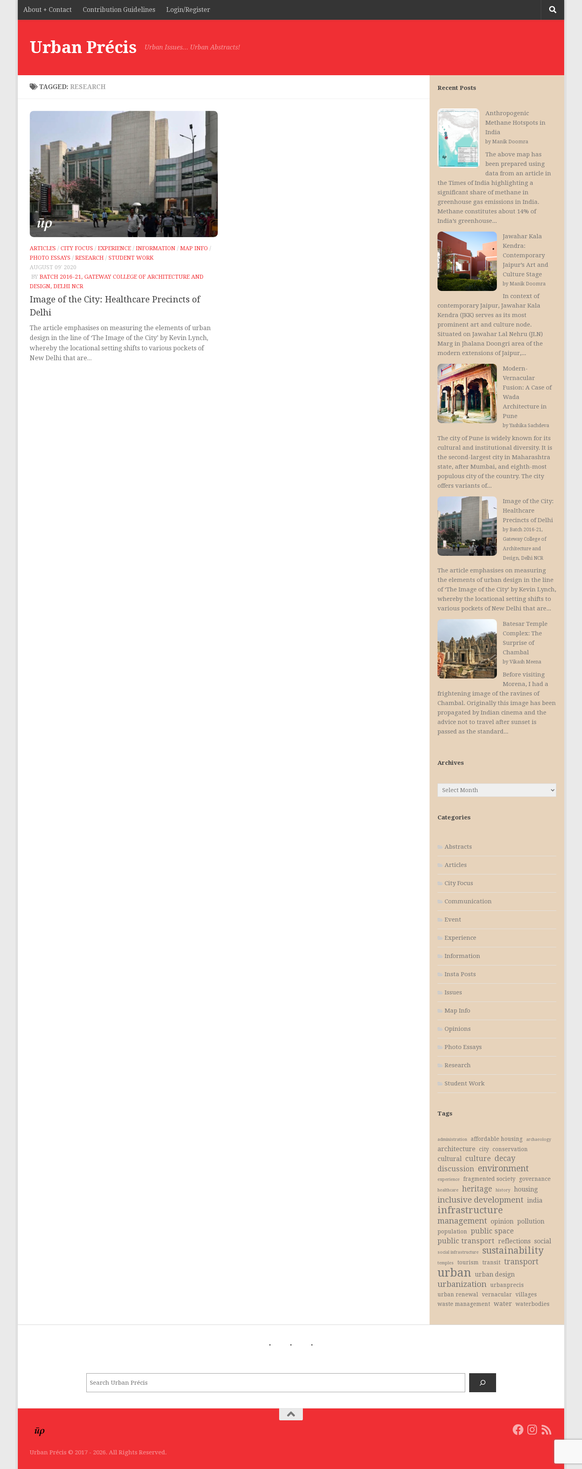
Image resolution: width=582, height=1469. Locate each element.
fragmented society (489, 1179)
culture (478, 1159)
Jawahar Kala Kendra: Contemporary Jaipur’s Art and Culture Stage (525, 255)
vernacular (497, 1294)
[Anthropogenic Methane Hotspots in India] (458, 139)
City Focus (77, 248)
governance (535, 1179)
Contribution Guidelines (119, 9)
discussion (455, 1169)
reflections (514, 1241)
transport (521, 1261)
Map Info (194, 248)
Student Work (131, 258)
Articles (43, 248)
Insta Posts (460, 974)
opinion (502, 1221)
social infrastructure (458, 1252)
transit (491, 1262)
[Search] (482, 1382)
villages (526, 1294)
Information (155, 248)
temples (445, 1263)
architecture (456, 1149)
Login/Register (188, 9)
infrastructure (470, 1210)
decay (505, 1158)
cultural (449, 1159)
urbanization (462, 1284)
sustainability (513, 1251)
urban (454, 1272)
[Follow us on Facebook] (518, 1429)
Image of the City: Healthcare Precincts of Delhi (528, 511)
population (452, 1231)
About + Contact (47, 9)
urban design (495, 1274)
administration (452, 1139)
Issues (453, 992)
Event (453, 919)
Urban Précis (83, 47)
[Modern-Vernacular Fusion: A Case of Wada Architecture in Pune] (467, 395)
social (542, 1241)
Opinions (458, 1028)
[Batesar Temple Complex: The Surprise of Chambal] (467, 650)
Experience (114, 248)
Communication (468, 901)
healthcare (447, 1190)
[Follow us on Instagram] (532, 1429)
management (462, 1221)
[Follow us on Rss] (546, 1429)
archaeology (538, 1139)
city (484, 1149)
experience (448, 1179)
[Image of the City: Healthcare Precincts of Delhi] (467, 527)
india (534, 1200)
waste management (463, 1304)
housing (526, 1189)
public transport (466, 1241)
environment (503, 1168)
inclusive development (480, 1200)
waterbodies (532, 1304)
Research (89, 258)
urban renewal (457, 1294)
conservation (510, 1149)
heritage (477, 1188)
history (503, 1190)
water (503, 1303)
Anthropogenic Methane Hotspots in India (515, 123)
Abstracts (458, 846)
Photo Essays (50, 258)
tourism (468, 1262)
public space (492, 1231)
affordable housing (497, 1139)
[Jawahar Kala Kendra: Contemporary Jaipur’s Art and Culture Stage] (467, 263)
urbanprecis (507, 1285)
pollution (530, 1221)
